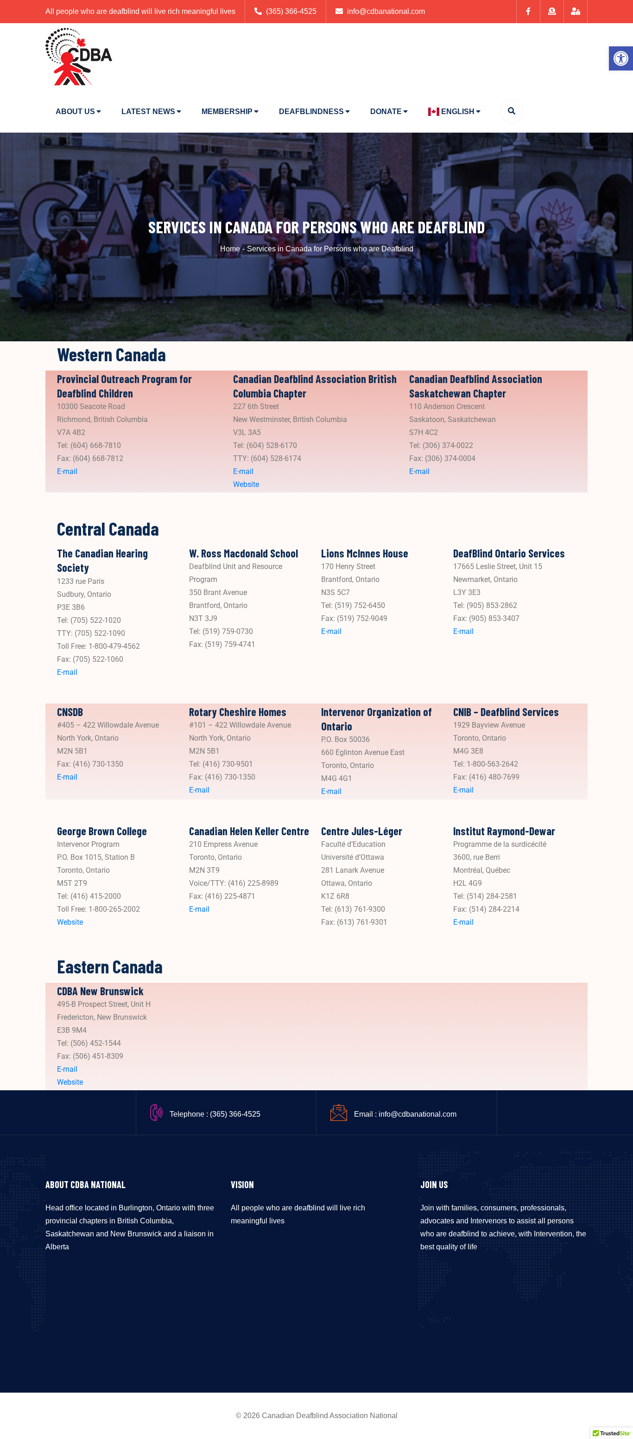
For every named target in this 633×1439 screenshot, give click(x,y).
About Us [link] (75, 111)
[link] (621, 58)
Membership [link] (227, 111)
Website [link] (246, 484)
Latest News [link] (148, 111)
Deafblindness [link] (311, 111)
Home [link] (230, 249)
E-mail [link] (67, 471)
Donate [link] (386, 111)
